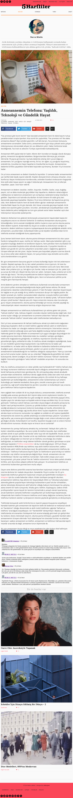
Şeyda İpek (4, 707)
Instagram (7, 1)
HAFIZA (21, 121)
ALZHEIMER (4, 121)
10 (52, 120)
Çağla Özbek (4, 651)
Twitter (4, 1)
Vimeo (13, 796)
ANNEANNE (11, 121)
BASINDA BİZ (53, 1)
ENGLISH (69, 1)
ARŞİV (45, 1)
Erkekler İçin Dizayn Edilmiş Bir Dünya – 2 (23, 704)
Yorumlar (34, 790)
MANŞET (29, 121)
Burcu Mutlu (36, 37)
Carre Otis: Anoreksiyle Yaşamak (18, 648)
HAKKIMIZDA (5, 790)
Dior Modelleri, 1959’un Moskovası (18, 766)
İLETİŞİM (62, 1)
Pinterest (15, 796)
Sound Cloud (18, 796)
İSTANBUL (15, 123)
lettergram (47, 785)
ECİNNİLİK (37, 12)
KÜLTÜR (20, 12)
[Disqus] (36, 561)
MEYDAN (3, 12)
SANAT (70, 12)
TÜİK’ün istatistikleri (25, 444)
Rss (10, 1)
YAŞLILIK (10, 123)
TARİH (54, 12)
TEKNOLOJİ (4, 123)
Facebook (1, 1)
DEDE (16, 121)
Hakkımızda (37, 1)
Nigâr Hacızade (5, 770)
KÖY (25, 121)
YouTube (10, 796)
